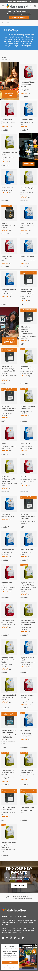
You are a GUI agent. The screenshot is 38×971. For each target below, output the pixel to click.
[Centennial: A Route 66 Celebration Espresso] (28, 72)
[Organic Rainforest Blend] (28, 647)
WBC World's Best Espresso (26, 696)
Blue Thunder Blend (27, 119)
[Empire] (9, 213)
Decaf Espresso (6, 256)
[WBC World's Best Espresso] (28, 685)
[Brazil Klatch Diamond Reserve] (9, 142)
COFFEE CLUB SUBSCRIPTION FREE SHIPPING (9, 341)
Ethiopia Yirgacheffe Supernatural (27, 407)
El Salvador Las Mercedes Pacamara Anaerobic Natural (8, 408)
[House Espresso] (28, 466)
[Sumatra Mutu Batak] (9, 685)
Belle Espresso (6, 119)
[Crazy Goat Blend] (28, 213)
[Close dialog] (36, 945)
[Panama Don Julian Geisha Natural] (9, 797)
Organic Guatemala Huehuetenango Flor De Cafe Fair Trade (27, 622)
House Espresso (26, 477)
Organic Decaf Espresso (6, 584)
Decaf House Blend (27, 256)
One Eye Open (25, 730)
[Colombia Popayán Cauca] (28, 177)
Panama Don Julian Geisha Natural (8, 809)
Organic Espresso (7, 620)
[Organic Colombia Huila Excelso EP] (28, 760)
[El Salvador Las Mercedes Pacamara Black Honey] (28, 504)
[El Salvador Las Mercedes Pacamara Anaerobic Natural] (9, 396)
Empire (4, 223)
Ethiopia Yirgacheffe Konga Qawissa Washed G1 (8, 845)
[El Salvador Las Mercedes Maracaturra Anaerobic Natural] (28, 316)
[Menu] (3, 6)
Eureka (3, 444)
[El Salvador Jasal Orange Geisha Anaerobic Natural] (28, 279)
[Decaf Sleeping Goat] (9, 279)
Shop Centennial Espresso (9, 94)
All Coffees (9, 23)
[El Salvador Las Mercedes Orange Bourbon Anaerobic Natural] (9, 356)
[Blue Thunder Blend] (28, 109)
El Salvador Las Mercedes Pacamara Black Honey (27, 516)
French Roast (25, 444)
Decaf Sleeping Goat (8, 289)
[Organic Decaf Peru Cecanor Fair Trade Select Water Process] (28, 572)
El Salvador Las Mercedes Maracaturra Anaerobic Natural (26, 330)
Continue (10, 962)
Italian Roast (5, 514)
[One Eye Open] (28, 720)
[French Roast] (28, 433)
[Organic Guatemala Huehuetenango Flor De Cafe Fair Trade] (28, 610)
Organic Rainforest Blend (27, 659)
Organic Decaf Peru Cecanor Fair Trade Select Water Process (28, 585)
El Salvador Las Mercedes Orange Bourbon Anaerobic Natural (8, 370)
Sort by (4, 57)
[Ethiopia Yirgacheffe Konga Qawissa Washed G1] (9, 832)
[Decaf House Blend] (28, 246)
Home (3, 23)
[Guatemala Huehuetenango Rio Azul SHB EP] (9, 466)
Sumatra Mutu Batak (8, 695)
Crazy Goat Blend (26, 223)
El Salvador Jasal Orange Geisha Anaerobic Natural (26, 292)
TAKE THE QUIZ (19, 885)
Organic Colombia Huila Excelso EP (26, 771)
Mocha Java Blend (26, 550)
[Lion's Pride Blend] (9, 539)
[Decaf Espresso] (9, 246)
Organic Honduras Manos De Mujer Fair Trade (8, 660)
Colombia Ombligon (19, 17)
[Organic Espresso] (9, 610)
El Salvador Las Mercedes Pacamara (27, 368)
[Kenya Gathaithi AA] (28, 797)
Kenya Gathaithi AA (27, 807)
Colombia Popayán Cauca (27, 189)
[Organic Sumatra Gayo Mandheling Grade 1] (9, 760)
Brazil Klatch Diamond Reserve (9, 154)
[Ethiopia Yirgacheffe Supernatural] (28, 396)
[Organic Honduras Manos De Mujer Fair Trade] (9, 647)
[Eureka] (9, 433)
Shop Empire (28, 164)
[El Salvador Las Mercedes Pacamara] (28, 356)
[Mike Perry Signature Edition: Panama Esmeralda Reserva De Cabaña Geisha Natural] (9, 720)
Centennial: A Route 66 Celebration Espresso (27, 84)
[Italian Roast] (9, 504)
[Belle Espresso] (9, 109)
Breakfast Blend (7, 188)
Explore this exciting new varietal (19, 14)
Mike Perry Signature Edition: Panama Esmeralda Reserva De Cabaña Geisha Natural (9, 735)
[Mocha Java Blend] (28, 539)
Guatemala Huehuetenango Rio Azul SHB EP (8, 479)
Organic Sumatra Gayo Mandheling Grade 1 (7, 772)
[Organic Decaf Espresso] (9, 572)
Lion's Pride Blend (7, 549)
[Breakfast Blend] (9, 177)
